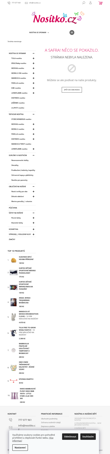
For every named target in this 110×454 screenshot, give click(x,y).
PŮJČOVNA (13, 208)
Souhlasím (88, 436)
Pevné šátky (16, 218)
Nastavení (20, 447)
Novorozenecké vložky (19, 160)
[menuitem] (39, 32)
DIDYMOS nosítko (18, 98)
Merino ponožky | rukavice (21, 201)
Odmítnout (70, 436)
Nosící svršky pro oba (19, 191)
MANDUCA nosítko (18, 78)
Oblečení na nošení (17, 186)
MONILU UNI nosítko (19, 73)
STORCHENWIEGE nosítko (21, 119)
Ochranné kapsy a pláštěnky (22, 175)
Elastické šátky (17, 223)
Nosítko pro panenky (19, 180)
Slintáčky (14, 165)
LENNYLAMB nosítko (19, 93)
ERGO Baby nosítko (18, 63)
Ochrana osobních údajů (51, 422)
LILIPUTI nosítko (17, 108)
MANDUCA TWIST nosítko (21, 144)
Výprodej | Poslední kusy (20, 234)
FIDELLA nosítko (17, 83)
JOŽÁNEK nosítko (18, 103)
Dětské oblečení (17, 196)
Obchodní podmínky (49, 418)
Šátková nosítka (16, 114)
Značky (12, 239)
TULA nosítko (16, 58)
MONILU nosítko (17, 129)
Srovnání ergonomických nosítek (85, 419)
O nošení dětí (80, 428)
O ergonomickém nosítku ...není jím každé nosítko (87, 424)
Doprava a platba (48, 426)
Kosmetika (13, 229)
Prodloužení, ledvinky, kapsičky (23, 170)
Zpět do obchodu (72, 90)
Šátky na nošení (16, 213)
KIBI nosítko (16, 88)
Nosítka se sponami (17, 53)
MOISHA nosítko (17, 68)
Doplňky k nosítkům (18, 155)
